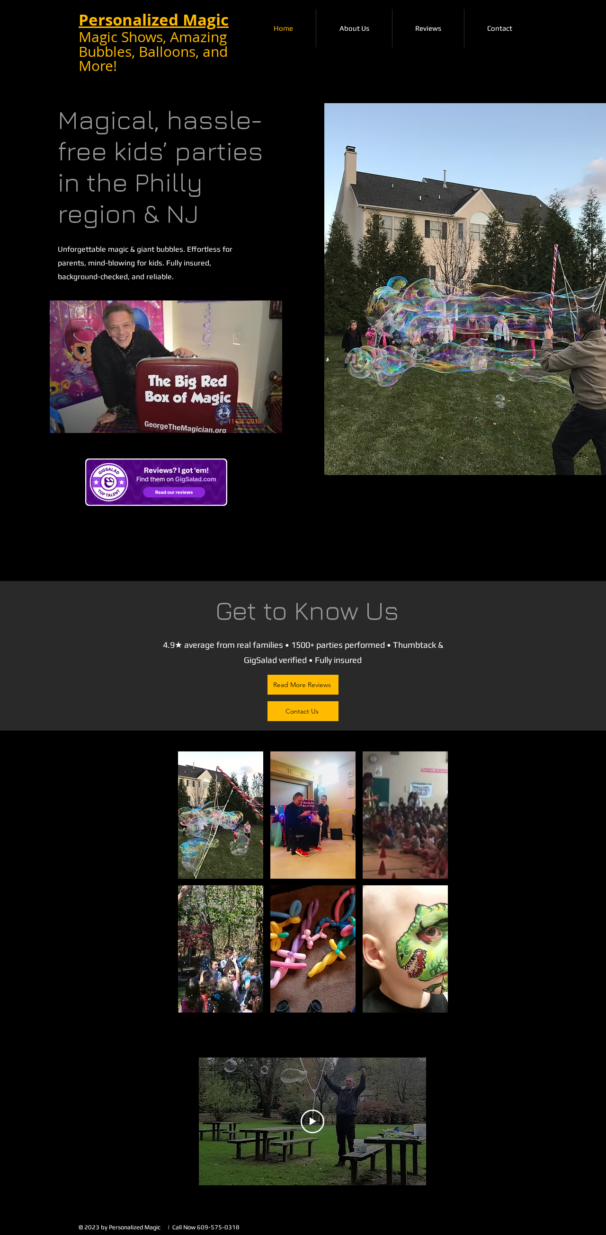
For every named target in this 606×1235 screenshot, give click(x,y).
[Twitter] (433, 518)
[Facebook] (419, 518)
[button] (220, 815)
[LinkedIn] (462, 518)
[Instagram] (448, 518)
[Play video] (312, 1121)
